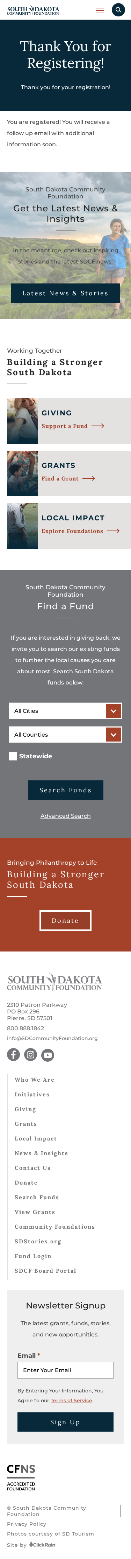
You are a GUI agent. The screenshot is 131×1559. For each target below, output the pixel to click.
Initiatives (32, 1094)
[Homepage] (54, 988)
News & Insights (41, 1153)
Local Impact (36, 1138)
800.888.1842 (25, 1028)
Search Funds (65, 790)
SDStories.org (38, 1241)
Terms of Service (71, 1400)
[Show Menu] (100, 10)
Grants (26, 1123)
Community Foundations (55, 1226)
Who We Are (35, 1079)
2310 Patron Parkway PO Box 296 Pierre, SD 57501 (37, 1011)
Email (26, 1356)
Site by (18, 1545)
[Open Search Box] (118, 9)
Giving (25, 1108)
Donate (26, 1182)
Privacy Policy (26, 1524)
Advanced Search (66, 816)
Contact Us (33, 1167)
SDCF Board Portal (46, 1270)
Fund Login (33, 1255)
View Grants (35, 1211)
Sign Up (65, 1422)
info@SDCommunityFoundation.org (52, 1038)
